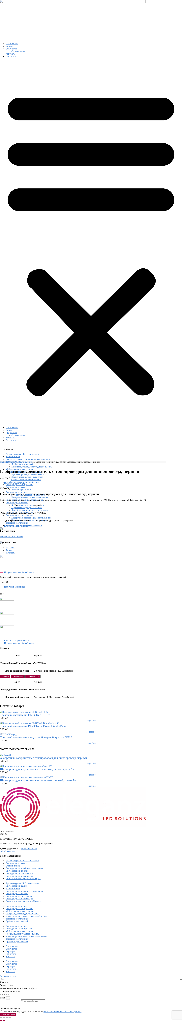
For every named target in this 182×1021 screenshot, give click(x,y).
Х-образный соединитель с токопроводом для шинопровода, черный (43, 758)
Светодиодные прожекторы (19, 876)
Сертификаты (18, 51)
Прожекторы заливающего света (27, 477)
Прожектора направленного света (27, 474)
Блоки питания (13, 456)
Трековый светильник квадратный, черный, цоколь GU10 (36, 737)
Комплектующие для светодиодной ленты (31, 466)
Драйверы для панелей (17, 921)
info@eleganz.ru (7, 851)
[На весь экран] (4, 1017)
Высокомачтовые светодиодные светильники (28, 459)
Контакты (10, 54)
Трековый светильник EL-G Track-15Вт (25, 715)
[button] (91, 242)
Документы (11, 48)
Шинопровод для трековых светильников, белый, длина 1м (37, 769)
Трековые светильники (17, 523)
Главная (4, 462)
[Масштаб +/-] (1, 1017)
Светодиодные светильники (19, 515)
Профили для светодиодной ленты (22, 913)
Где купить (11, 56)
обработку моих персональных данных (62, 1011)
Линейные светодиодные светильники (30, 510)
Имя (2, 982)
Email (3, 997)
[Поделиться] (7, 1017)
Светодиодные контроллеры (19, 484)
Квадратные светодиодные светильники (31, 518)
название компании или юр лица (16, 988)
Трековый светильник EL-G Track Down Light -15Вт (33, 726)
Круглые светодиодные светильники (29, 520)
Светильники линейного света (26, 479)
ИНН (3, 994)
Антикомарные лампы (22, 489)
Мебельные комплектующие (19, 911)
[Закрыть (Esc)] (10, 1017)
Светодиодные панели (17, 502)
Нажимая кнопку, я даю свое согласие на (42, 1011)
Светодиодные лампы (16, 487)
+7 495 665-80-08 (29, 848)
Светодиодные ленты (16, 906)
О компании (12, 43)
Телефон (4, 985)
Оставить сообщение (10, 1008)
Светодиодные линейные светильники (25, 500)
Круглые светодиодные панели (26, 507)
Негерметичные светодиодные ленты (29, 497)
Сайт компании (8, 991)
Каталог (10, 46)
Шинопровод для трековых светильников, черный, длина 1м (38, 780)
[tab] (5, 676)
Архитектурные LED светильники (22, 454)
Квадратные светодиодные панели (28, 505)
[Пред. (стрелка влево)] (1, 1020)
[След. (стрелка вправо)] (4, 1020)
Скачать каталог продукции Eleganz (23, 878)
